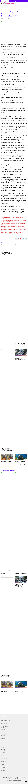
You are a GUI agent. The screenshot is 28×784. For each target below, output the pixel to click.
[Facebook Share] (16, 239)
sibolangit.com (4, 722)
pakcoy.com (3, 741)
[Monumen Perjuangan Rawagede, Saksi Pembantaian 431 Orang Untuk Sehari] (21, 352)
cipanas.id (3, 744)
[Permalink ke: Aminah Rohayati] (2, 18)
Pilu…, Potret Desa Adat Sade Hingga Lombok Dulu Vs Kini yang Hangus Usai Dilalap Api (13, 221)
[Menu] (2, 3)
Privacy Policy (11, 777)
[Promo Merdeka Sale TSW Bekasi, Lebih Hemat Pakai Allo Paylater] (7, 247)
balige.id (2, 753)
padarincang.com (4, 726)
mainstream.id (4, 758)
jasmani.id (3, 763)
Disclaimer (23, 777)
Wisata (2, 9)
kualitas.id (3, 735)
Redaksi (17, 777)
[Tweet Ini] (18, 239)
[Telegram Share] (23, 239)
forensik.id (3, 760)
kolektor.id (3, 729)
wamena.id (3, 749)
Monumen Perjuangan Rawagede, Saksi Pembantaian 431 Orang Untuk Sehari (13, 227)
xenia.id (2, 747)
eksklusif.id (3, 764)
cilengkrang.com (4, 727)
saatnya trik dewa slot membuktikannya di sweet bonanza (13, 706)
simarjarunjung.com (5, 770)
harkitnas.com (4, 719)
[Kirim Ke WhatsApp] (26, 239)
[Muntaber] (9, 3)
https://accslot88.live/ (5, 709)
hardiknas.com (4, 740)
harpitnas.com (4, 737)
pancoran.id (3, 734)
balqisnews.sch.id (4, 765)
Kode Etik (5, 777)
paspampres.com (4, 768)
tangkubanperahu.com (5, 720)
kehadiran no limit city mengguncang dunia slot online (12, 698)
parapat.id (3, 750)
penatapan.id (3, 752)
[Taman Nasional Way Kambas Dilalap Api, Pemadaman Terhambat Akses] (7, 398)
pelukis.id (3, 732)
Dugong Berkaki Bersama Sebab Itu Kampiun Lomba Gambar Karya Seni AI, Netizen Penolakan (12, 233)
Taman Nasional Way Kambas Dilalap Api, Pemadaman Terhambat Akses (13, 224)
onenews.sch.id (4, 738)
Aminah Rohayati (7, 18)
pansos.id (3, 767)
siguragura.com (4, 723)
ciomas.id (3, 755)
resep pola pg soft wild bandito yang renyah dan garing (12, 704)
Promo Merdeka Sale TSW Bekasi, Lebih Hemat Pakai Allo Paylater (13, 218)
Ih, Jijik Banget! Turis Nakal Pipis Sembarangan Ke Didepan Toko (14, 230)
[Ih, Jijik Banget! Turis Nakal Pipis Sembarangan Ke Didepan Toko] (7, 457)
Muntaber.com (18, 780)
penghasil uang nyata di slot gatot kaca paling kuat (11, 700)
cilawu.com (3, 761)
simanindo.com (4, 724)
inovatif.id (3, 746)
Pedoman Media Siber (14, 778)
